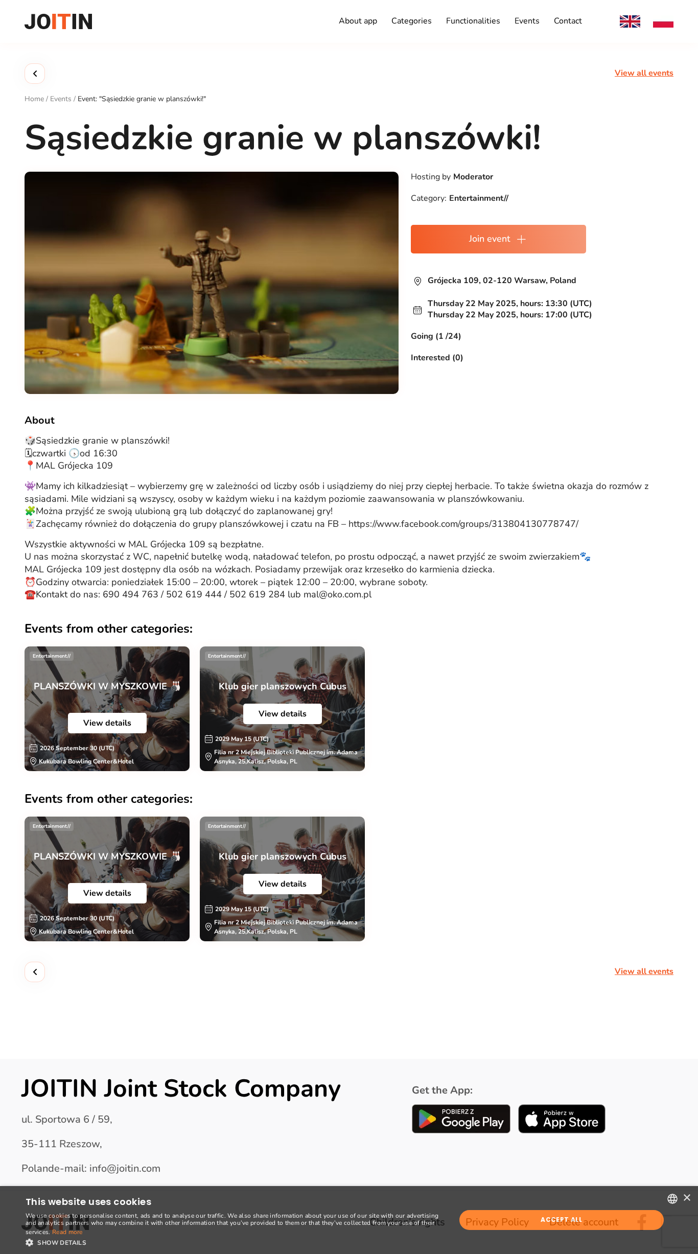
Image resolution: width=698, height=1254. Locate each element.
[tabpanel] (107, 708)
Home (34, 99)
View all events (644, 73)
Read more (67, 1232)
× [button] (686, 1198)
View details (107, 723)
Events (527, 21)
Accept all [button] (561, 1219)
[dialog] (349, 1220)
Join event (489, 239)
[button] (234, 1241)
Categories (411, 21)
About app (358, 21)
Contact (568, 21)
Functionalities (473, 21)
